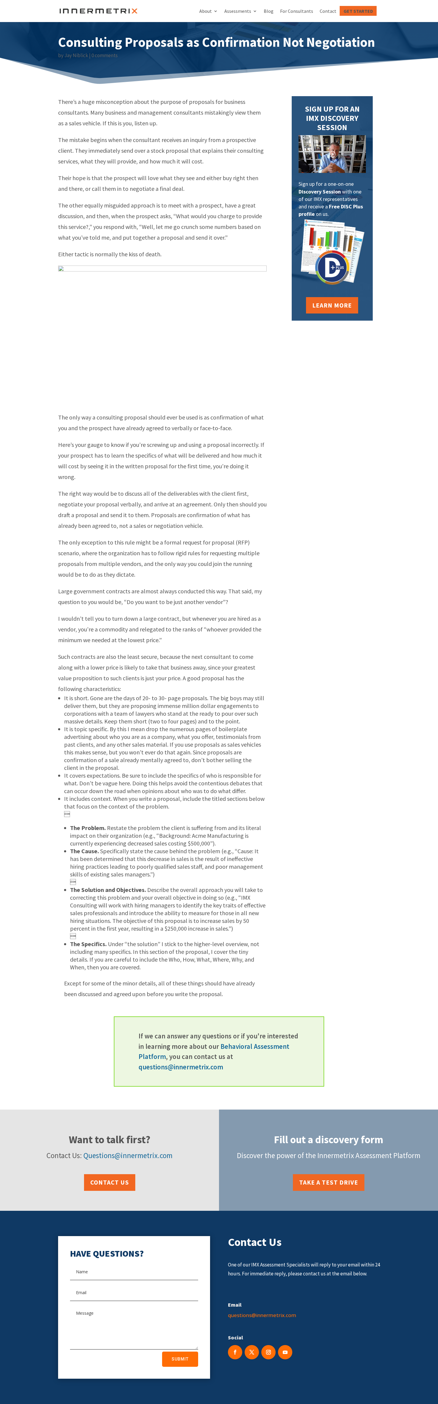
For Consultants (296, 11)
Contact (328, 11)
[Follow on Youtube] (285, 1352)
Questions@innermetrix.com (128, 1155)
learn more (332, 305)
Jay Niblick (76, 55)
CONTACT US (109, 1182)
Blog (269, 11)
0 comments (104, 55)
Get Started (358, 11)
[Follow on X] (252, 1352)
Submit (180, 1359)
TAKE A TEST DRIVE (328, 1182)
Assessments (237, 11)
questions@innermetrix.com (181, 1067)
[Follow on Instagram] (268, 1352)
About (205, 11)
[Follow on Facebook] (235, 1352)
